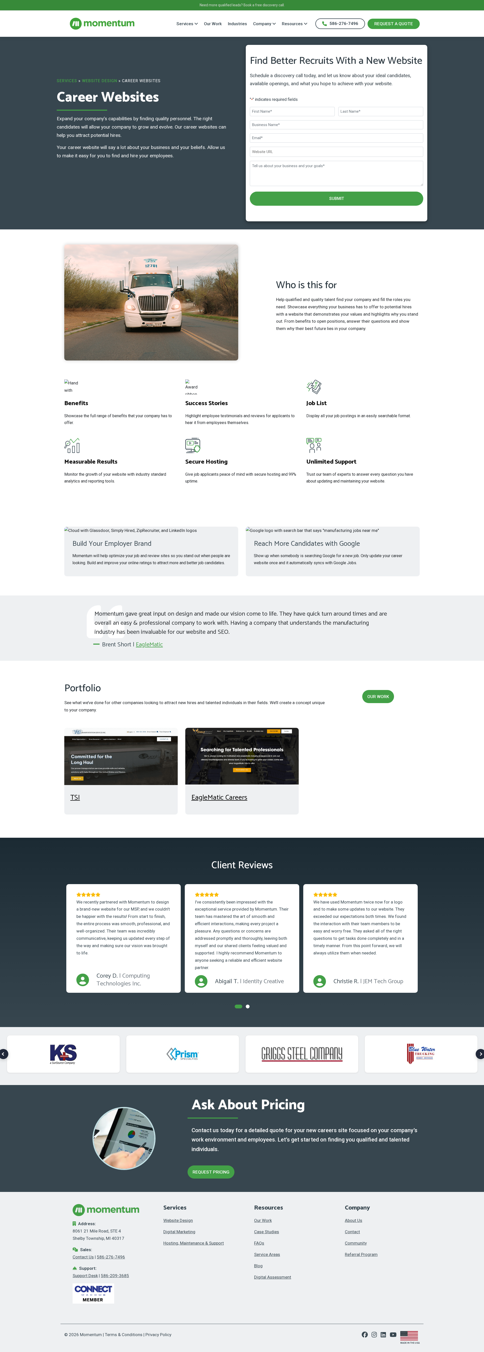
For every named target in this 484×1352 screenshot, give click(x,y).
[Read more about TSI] (121, 756)
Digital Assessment (272, 1277)
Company (262, 23)
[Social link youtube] (393, 1335)
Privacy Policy (158, 1334)
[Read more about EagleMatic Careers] (242, 756)
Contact (352, 1231)
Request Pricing (211, 1172)
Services (184, 23)
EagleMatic (149, 645)
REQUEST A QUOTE (393, 23)
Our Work (213, 23)
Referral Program (361, 1254)
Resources (292, 23)
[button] (238, 1006)
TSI (75, 797)
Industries (237, 23)
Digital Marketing (179, 1231)
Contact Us (83, 1256)
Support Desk (85, 1275)
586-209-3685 (115, 1275)
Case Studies (266, 1231)
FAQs (259, 1243)
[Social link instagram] (376, 1335)
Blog (258, 1265)
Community (356, 1243)
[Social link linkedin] (385, 1335)
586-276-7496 (343, 23)
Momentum (91, 1334)
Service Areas (267, 1254)
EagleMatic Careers (219, 797)
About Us (353, 1220)
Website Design (99, 80)
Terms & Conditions (123, 1334)
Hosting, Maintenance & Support (193, 1243)
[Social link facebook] (367, 1335)
